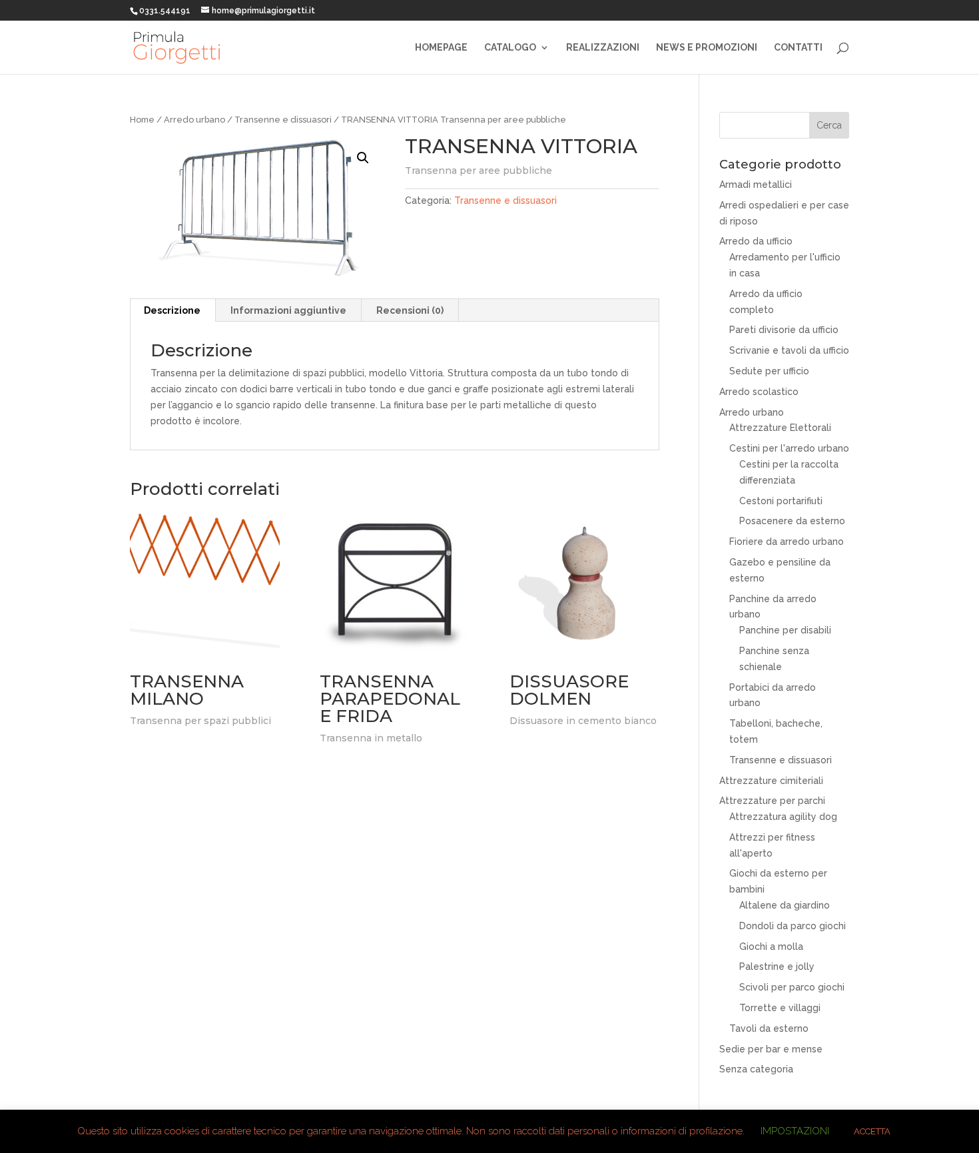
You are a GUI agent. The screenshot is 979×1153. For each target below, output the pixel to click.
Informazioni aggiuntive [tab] (288, 310)
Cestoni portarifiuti (780, 501)
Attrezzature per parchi (772, 800)
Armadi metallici (755, 184)
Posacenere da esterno (792, 521)
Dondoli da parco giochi (792, 926)
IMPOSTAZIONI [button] (795, 1131)
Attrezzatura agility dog (783, 816)
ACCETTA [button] (872, 1131)
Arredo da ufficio (756, 241)
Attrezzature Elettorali (780, 427)
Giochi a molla (771, 946)
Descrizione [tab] (172, 310)
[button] (363, 158)
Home (142, 120)
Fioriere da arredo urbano (786, 541)
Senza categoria (756, 1069)
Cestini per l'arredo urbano (789, 448)
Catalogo (510, 48)
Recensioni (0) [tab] (410, 310)
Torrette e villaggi (779, 1007)
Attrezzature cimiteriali (771, 780)
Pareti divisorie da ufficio (783, 329)
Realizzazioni (602, 48)
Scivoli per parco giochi (791, 987)
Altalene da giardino (784, 905)
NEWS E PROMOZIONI (706, 48)
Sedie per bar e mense (770, 1049)
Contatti (798, 48)
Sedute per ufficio (769, 371)
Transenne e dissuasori (283, 120)
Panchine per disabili (785, 630)
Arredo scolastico (759, 391)
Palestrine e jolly (777, 966)
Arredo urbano (194, 120)
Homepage (441, 48)
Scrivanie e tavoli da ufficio (789, 350)
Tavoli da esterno (769, 1028)
